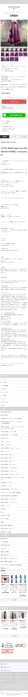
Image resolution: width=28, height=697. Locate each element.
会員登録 (16, 673)
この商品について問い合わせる (8, 128)
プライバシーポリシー (7, 687)
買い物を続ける (5, 131)
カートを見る (17, 677)
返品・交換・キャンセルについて (9, 558)
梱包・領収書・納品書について (8, 561)
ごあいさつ (3, 548)
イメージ (14, 136)
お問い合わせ (3, 680)
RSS (21, 687)
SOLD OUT (14, 102)
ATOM (24, 687)
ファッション (3, 75)
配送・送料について (19, 684)
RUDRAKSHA (4, 538)
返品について (4, 106)
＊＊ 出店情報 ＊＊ (5, 541)
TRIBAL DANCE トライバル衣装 (11, 68)
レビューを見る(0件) (6, 121)
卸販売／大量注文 (5, 551)
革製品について (4, 568)
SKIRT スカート (8, 69)
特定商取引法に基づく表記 (7, 108)
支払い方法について (11, 684)
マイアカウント (4, 673)
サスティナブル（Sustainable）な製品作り (11, 565)
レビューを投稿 (5, 123)
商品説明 (5, 136)
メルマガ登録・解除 (15, 687)
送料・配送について (6, 555)
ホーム (3, 65)
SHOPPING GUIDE (5, 545)
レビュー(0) (23, 136)
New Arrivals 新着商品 (9, 71)
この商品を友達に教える (7, 126)
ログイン (2, 677)
